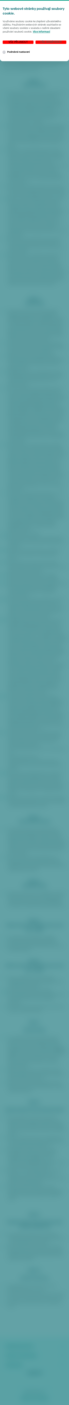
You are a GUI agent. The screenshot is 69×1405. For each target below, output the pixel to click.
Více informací (41, 32)
